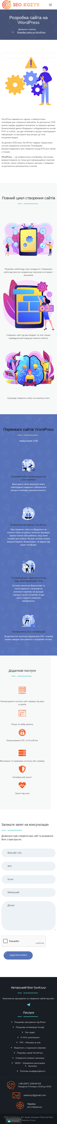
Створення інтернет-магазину (30, 1058)
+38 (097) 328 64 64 (29, 1083)
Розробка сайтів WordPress (30, 1053)
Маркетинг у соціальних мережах (30, 1047)
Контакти (32, 1066)
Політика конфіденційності (32, 1071)
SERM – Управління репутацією (30, 1063)
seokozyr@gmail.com (35, 1095)
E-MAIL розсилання (30, 1037)
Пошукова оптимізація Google (30, 1027)
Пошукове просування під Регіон (30, 1022)
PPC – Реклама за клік (30, 1042)
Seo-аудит (30, 1032)
